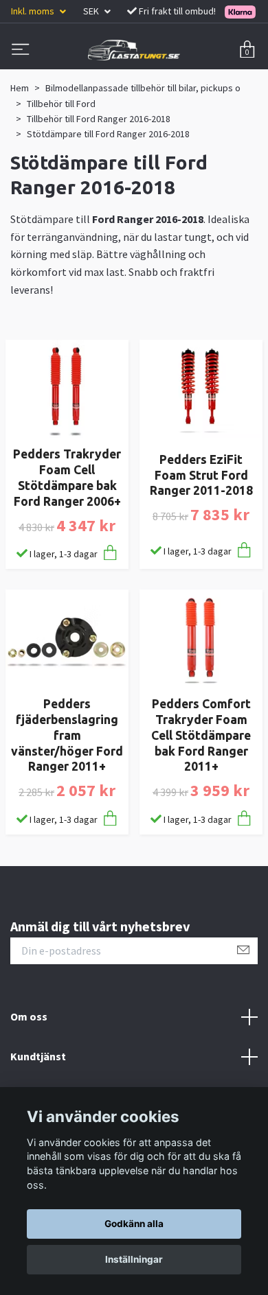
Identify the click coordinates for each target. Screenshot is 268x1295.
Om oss (28, 1016)
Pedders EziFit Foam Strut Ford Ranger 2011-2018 (201, 475)
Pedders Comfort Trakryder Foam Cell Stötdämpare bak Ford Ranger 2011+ (201, 735)
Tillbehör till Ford (61, 103)
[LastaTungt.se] (134, 50)
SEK (92, 11)
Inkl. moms (33, 11)
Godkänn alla (134, 1223)
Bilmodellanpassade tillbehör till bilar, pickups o (143, 88)
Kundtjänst (38, 1056)
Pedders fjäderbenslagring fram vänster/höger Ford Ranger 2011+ (67, 735)
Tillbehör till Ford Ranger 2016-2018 (98, 119)
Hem (19, 88)
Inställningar (134, 1259)
